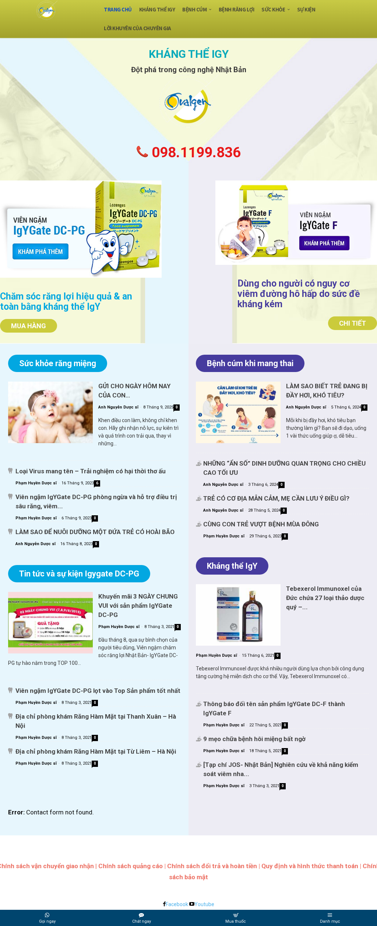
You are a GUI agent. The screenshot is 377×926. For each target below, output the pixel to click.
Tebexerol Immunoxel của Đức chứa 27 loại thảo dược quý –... (325, 598)
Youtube (204, 904)
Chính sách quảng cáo (130, 866)
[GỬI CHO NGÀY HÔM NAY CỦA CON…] (50, 412)
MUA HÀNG (28, 326)
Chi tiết (352, 323)
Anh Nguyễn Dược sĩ (118, 407)
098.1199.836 (194, 152)
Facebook (177, 904)
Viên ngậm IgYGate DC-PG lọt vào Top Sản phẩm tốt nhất (97, 690)
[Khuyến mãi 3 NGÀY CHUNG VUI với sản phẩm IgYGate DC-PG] (50, 622)
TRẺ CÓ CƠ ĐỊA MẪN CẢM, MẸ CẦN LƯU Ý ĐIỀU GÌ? (276, 498)
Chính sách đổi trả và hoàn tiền (212, 866)
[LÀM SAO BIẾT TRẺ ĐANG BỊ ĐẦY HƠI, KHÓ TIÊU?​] (238, 412)
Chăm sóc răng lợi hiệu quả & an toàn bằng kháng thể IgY (66, 301)
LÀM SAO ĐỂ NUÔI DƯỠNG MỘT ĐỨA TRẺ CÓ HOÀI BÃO (95, 532)
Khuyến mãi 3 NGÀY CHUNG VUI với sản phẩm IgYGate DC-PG (138, 605)
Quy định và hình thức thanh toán (309, 866)
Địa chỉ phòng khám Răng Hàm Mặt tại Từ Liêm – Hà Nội (95, 751)
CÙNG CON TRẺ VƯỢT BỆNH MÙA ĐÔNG (261, 524)
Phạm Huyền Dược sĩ (36, 483)
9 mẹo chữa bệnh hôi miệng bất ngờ (254, 739)
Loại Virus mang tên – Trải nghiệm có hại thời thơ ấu (90, 471)
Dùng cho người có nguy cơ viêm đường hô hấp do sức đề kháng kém (298, 293)
